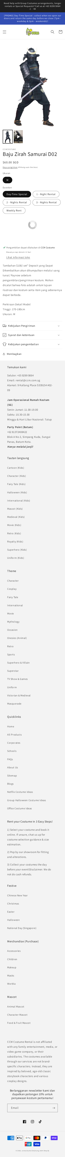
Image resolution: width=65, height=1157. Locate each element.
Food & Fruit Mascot (19, 1022)
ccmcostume (26, 1151)
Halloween (13, 920)
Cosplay (11, 588)
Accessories (14, 951)
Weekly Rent (14, 210)
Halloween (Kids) (17, 492)
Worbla (11, 983)
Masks (10, 975)
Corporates (13, 742)
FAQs (10, 759)
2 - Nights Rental (16, 202)
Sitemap (12, 775)
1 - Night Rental (46, 194)
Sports (11, 654)
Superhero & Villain (18, 662)
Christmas (13, 903)
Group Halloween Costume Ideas (26, 800)
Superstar (13, 670)
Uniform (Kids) (15, 557)
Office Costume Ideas (19, 808)
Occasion (12, 629)
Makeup (11, 967)
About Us (12, 767)
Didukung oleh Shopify (40, 1151)
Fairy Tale (12, 597)
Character (13, 580)
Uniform (12, 687)
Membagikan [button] (14, 354)
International (15, 605)
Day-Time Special (16, 194)
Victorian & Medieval (19, 695)
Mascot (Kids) (15, 508)
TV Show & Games (17, 679)
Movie (10, 613)
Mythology (13, 621)
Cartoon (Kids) (15, 467)
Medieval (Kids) (16, 516)
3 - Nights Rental (46, 202)
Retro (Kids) (14, 533)
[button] (4, 32)
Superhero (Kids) (17, 549)
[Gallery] (32, 94)
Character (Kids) (16, 476)
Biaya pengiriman (10, 167)
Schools (11, 751)
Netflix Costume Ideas (20, 792)
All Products (14, 734)
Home (10, 726)
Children (12, 959)
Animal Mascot (15, 1006)
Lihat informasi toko (18, 257)
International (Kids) (18, 500)
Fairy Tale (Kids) (16, 484)
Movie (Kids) (14, 525)
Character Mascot (17, 1014)
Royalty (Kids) (15, 541)
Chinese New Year (17, 895)
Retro (10, 646)
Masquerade (14, 703)
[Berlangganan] (54, 1108)
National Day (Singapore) (21, 928)
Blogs (10, 783)
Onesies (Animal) (17, 638)
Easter (11, 911)
